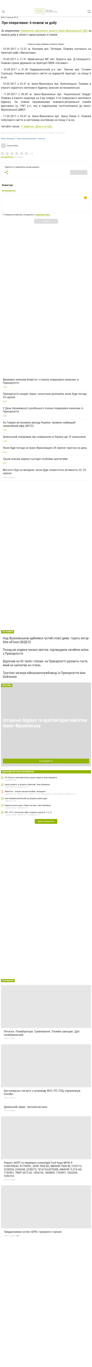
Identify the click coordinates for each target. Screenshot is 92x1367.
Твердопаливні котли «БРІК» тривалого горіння (33, 1231)
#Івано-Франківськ (8, 139)
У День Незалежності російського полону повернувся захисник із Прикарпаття (43, 410)
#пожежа (41, 139)
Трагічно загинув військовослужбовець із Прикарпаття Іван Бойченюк (44, 675)
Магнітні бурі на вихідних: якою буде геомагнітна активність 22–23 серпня (44, 471)
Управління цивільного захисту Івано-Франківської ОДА (54, 30)
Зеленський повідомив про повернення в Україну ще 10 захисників (44, 436)
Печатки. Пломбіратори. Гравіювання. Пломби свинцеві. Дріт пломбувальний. (42, 1033)
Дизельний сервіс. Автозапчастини (25, 1107)
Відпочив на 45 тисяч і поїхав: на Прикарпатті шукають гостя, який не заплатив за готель (45, 663)
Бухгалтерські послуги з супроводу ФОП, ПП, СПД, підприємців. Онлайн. (42, 1092)
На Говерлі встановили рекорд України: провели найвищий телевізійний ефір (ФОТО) (39, 424)
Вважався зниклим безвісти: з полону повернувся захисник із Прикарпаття (41, 381)
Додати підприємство (46, 821)
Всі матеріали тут (46, 761)
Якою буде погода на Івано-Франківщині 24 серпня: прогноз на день (45, 448)
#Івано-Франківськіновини (26, 139)
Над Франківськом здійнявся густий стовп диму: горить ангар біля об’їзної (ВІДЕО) (46, 640)
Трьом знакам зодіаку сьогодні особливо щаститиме (35, 459)
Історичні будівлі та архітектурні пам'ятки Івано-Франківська (45, 723)
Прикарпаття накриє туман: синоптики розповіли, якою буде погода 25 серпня (45, 395)
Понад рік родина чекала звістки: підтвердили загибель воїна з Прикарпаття (46, 651)
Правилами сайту (42, 215)
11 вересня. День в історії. (36, 126)
